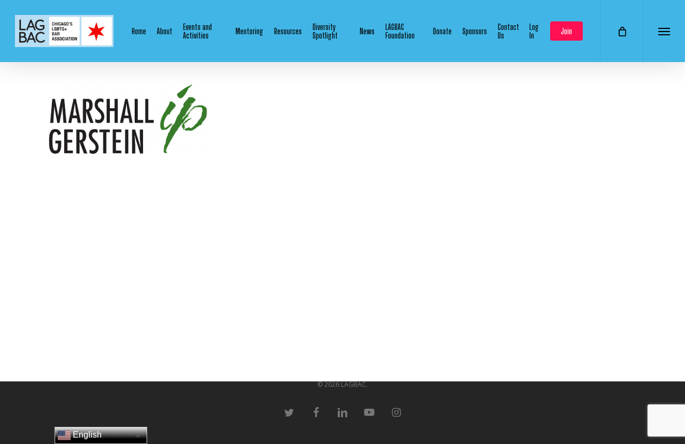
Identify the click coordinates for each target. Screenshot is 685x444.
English (86, 434)
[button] (664, 31)
